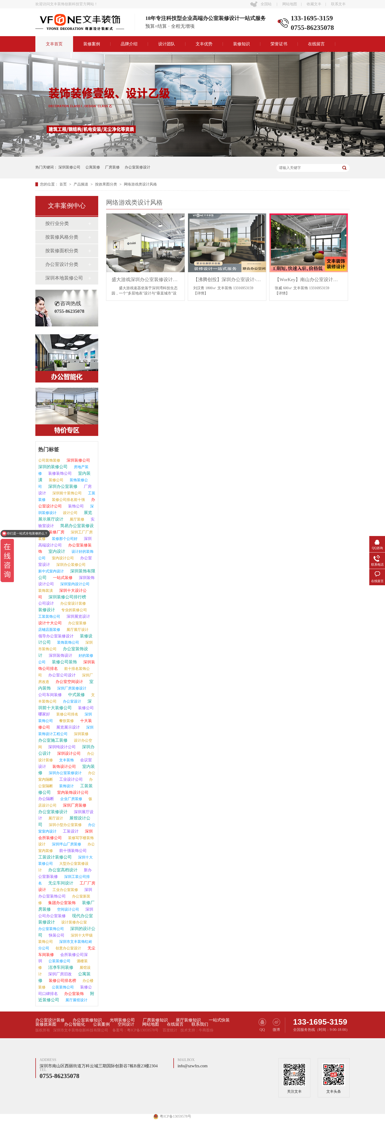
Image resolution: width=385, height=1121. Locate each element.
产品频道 (81, 184)
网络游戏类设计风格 (140, 184)
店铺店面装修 (49, 630)
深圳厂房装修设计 (71, 688)
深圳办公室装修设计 (65, 773)
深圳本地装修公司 (64, 278)
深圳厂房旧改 (59, 974)
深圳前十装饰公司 (66, 493)
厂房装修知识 (155, 1020)
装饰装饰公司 (67, 642)
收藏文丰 (314, 4)
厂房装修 (112, 167)
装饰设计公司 (63, 766)
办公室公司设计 (61, 675)
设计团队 (166, 44)
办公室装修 (76, 623)
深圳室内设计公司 (74, 584)
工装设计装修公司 (55, 857)
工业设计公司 (70, 779)
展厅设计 (55, 818)
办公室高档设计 (62, 870)
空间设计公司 (67, 909)
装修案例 (91, 44)
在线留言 (316, 44)
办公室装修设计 (137, 167)
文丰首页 (54, 44)
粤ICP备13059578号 (142, 1030)
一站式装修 (62, 578)
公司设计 (46, 603)
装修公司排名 (66, 714)
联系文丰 (338, 4)
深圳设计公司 (68, 753)
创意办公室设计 (67, 948)
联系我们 (199, 1024)
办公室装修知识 (87, 1020)
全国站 (266, 4)
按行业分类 (57, 223)
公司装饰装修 (49, 460)
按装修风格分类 (61, 237)
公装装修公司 (58, 961)
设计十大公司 (50, 623)
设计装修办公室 (73, 922)
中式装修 (76, 694)
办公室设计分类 (61, 264)
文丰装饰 (66, 760)
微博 (276, 1030)
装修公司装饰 (64, 662)
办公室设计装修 (72, 603)
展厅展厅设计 (77, 630)
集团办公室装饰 (61, 903)
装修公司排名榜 (62, 980)
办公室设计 (71, 701)
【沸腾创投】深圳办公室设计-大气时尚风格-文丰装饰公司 (227, 279)
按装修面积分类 (61, 250)
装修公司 (55, 480)
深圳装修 (81, 734)
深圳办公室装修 (62, 486)
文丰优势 (204, 44)
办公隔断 (46, 799)
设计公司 (70, 513)
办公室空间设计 (68, 682)
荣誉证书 (279, 44)
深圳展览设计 (77, 616)
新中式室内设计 (51, 571)
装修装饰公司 (59, 473)
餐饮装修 (66, 721)
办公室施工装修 (53, 740)
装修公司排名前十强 (68, 500)
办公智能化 (74, 1024)
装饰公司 (75, 506)
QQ (262, 1030)
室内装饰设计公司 (72, 792)
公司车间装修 (50, 695)
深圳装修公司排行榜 (66, 597)
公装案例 (101, 1024)
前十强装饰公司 (72, 851)
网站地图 (289, 4)
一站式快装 (219, 1020)
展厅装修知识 (188, 1020)
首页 (63, 184)
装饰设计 (66, 786)
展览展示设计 (67, 727)
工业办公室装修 (64, 890)
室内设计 (56, 551)
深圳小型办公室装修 (65, 825)
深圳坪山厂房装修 (66, 844)
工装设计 (70, 831)
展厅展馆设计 (75, 1000)
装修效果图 (45, 1024)
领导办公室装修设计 (56, 636)
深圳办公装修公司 (70, 565)
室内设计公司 (62, 558)
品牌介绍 (129, 44)
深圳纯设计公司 (61, 747)
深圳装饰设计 (60, 655)
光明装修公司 (122, 1020)
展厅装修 (76, 519)
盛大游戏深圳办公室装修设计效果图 (145, 279)
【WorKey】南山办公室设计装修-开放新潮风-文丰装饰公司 (309, 279)
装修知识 (241, 44)
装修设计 (46, 610)
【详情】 (200, 293)
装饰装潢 (45, 591)
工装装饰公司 (49, 617)
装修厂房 (56, 532)
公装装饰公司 (62, 987)
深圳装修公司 (69, 167)
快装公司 (56, 935)
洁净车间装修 (60, 967)
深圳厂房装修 (74, 805)
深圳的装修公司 (53, 466)
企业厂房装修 (70, 799)
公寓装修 (92, 167)
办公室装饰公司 (51, 929)
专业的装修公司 (73, 610)
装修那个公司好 (64, 539)
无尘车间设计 (60, 883)
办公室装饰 (73, 994)
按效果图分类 (106, 184)
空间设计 (126, 1024)
